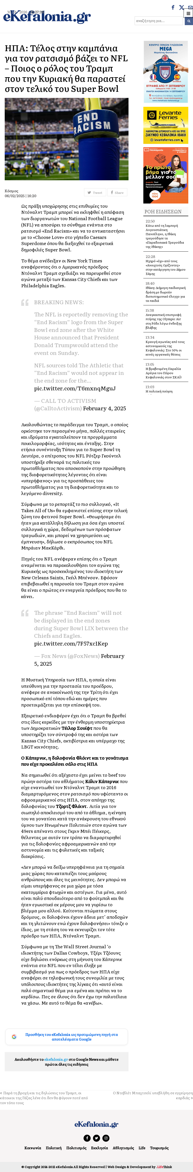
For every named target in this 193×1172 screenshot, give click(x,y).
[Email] (190, 8)
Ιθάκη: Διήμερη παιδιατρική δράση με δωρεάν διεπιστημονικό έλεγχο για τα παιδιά (166, 294)
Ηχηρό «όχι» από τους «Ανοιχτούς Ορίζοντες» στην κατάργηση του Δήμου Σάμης (165, 267)
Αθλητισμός (123, 1147)
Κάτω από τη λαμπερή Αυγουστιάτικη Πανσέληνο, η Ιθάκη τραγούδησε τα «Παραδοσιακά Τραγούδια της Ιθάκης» (165, 236)
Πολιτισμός (76, 1147)
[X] (181, 8)
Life (142, 1147)
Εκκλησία (99, 1147)
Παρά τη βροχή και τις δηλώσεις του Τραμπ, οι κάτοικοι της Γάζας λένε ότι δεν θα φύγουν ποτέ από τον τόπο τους (44, 1097)
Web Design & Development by (140, 1166)
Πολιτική (54, 1147)
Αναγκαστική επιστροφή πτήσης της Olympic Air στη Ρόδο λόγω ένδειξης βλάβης (164, 321)
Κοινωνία (32, 1147)
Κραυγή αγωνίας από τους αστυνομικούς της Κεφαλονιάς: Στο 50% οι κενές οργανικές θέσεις (165, 348)
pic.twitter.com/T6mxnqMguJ (75, 388)
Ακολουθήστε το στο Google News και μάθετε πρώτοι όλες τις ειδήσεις (67, 1062)
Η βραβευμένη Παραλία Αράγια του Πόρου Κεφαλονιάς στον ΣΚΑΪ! (163, 372)
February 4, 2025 (104, 408)
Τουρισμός (159, 1147)
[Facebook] (173, 8)
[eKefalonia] (47, 16)
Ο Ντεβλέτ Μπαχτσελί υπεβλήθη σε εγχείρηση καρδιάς (153, 1095)
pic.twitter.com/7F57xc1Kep (71, 643)
